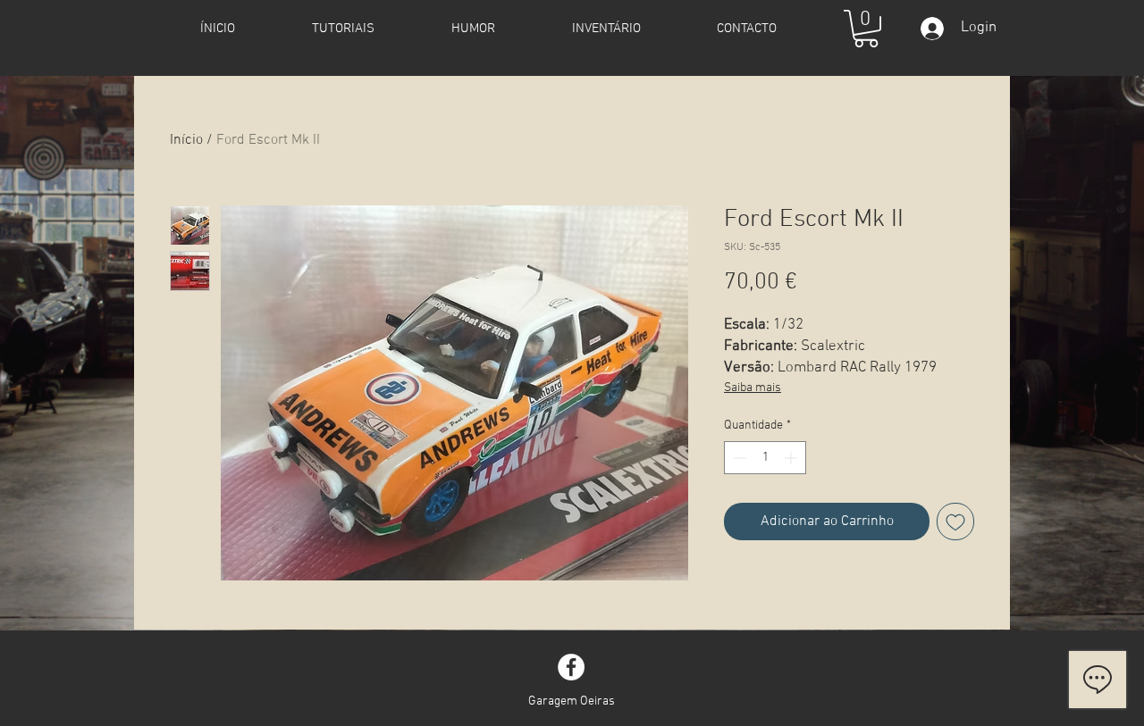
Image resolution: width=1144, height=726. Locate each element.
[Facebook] (571, 667)
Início (186, 140)
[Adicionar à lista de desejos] (955, 521)
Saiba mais (752, 388)
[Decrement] (738, 457)
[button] (866, 28)
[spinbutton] (765, 457)
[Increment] (792, 457)
